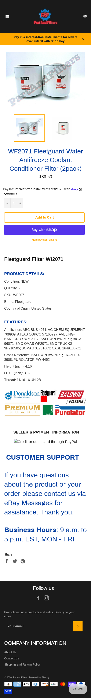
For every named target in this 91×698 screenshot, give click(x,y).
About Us (10, 652)
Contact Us (11, 658)
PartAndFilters (20, 677)
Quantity (10, 193)
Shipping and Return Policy (22, 664)
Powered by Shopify (39, 677)
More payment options (44, 239)
